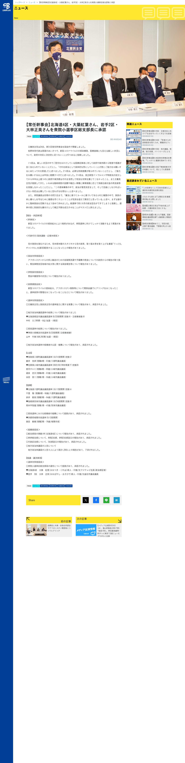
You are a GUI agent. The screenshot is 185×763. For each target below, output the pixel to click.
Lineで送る (106, 500)
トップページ (20, 2)
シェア (96, 500)
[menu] (6, 380)
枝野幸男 (53, 136)
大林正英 (69, 136)
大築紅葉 (61, 136)
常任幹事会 (44, 136)
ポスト (86, 500)
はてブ (117, 500)
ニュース (32, 2)
